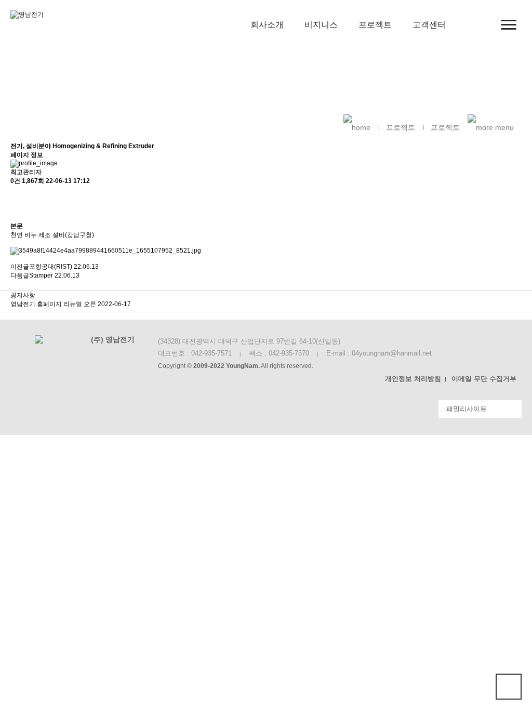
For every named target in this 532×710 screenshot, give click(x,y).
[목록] (15, 195)
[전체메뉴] (509, 24)
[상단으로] (509, 687)
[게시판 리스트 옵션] (15, 213)
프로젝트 (375, 24)
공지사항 (22, 295)
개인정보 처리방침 (413, 379)
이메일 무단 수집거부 (483, 379)
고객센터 (429, 24)
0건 (15, 181)
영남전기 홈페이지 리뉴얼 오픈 (54, 304)
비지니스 (321, 24)
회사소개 (267, 24)
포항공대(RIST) (50, 266)
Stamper (41, 275)
